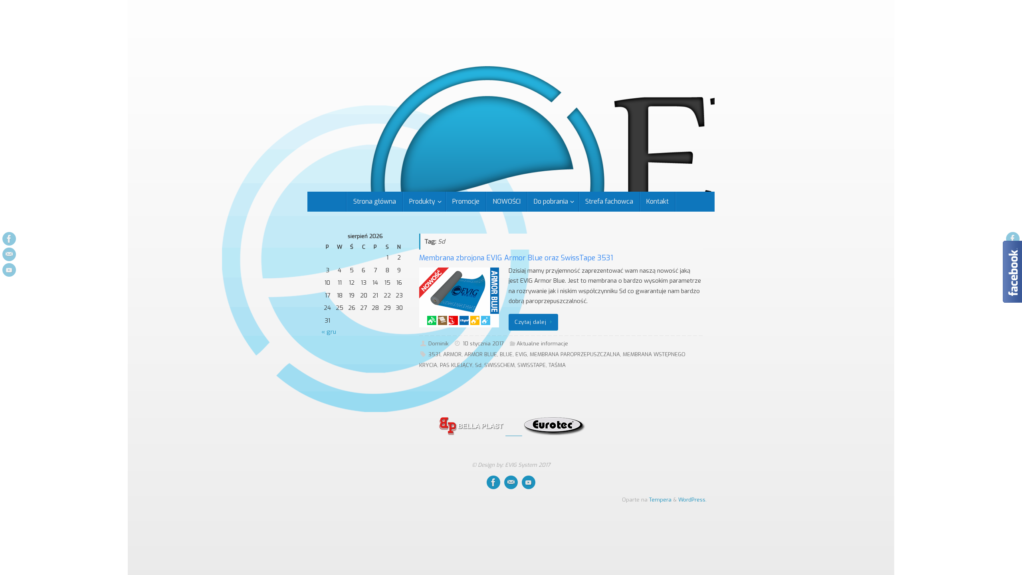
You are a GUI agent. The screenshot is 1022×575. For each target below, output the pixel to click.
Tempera (660, 499)
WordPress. (692, 499)
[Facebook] (9, 239)
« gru (328, 332)
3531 (434, 354)
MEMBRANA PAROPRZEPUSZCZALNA (575, 354)
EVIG (521, 354)
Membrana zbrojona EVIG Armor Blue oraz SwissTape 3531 (516, 258)
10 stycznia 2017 (483, 343)
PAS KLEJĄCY (456, 365)
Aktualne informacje (542, 343)
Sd (478, 365)
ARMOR (452, 354)
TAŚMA (557, 365)
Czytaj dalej (530, 321)
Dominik (438, 343)
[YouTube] (9, 270)
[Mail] (9, 254)
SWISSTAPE (531, 365)
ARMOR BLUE (480, 354)
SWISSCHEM (499, 365)
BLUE (506, 354)
